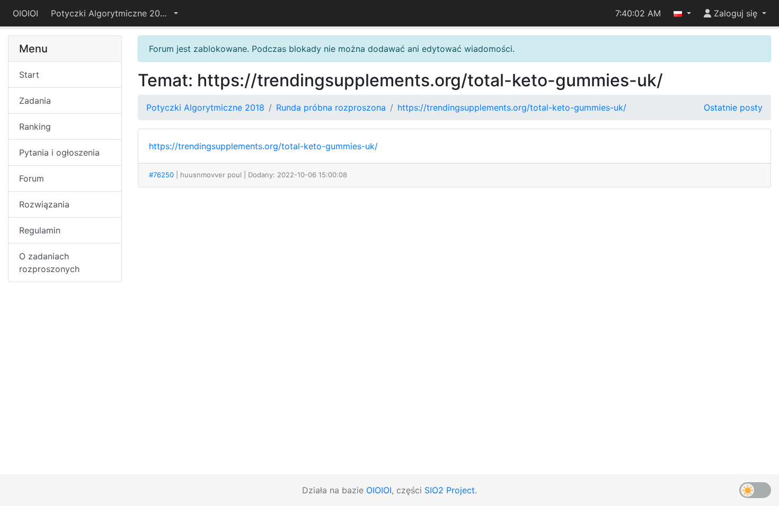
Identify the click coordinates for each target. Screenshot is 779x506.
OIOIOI (25, 13)
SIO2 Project (449, 490)
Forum (31, 178)
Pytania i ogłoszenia (59, 152)
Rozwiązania (44, 204)
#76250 (161, 174)
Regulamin (39, 230)
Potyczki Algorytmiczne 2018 (205, 107)
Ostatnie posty (733, 107)
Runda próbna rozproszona (331, 107)
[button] (114, 13)
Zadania (35, 100)
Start (29, 74)
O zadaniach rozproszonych (49, 262)
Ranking (35, 126)
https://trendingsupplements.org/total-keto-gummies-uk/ (511, 107)
